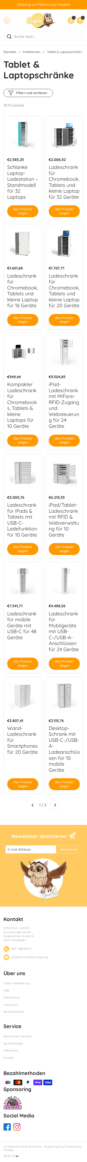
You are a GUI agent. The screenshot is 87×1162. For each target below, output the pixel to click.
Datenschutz (11, 997)
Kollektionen (31, 52)
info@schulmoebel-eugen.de (29, 957)
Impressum (10, 1004)
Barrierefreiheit (13, 1011)
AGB (6, 990)
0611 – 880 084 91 (21, 948)
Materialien (10, 1050)
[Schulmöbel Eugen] (41, 20)
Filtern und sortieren (31, 93)
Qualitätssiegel (13, 1043)
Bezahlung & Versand (17, 1036)
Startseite (9, 52)
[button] (79, 20)
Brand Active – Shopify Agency (44, 1146)
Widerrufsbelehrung (16, 983)
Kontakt (8, 1057)
